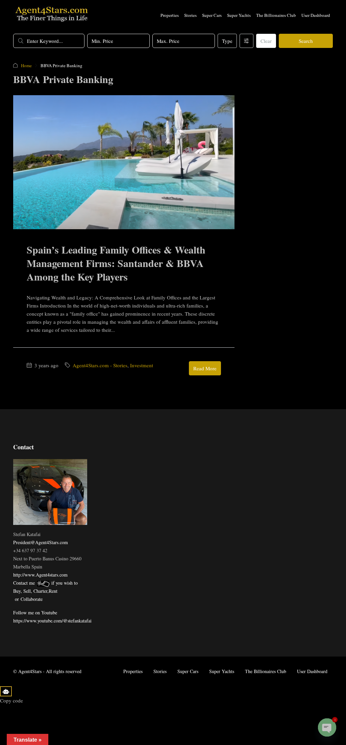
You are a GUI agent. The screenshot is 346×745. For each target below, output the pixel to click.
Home (26, 65)
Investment (141, 365)
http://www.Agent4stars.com (40, 574)
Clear (266, 40)
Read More (205, 368)
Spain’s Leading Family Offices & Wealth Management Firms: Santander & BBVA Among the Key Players (116, 263)
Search (306, 40)
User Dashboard (315, 15)
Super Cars (212, 15)
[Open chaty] (327, 727)
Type (227, 40)
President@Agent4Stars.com (40, 542)
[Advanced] (246, 41)
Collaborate (32, 599)
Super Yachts (239, 15)
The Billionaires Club (276, 15)
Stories (190, 15)
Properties (169, 15)
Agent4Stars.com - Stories (100, 365)
